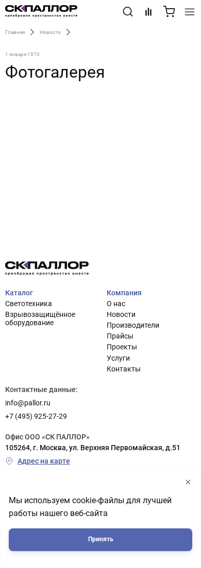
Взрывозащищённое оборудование (40, 318)
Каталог (19, 293)
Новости (50, 31)
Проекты (122, 347)
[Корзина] (169, 12)
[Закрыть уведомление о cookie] (188, 482)
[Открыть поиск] (128, 12)
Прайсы (120, 336)
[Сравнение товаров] (148, 12)
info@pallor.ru (28, 403)
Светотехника (28, 303)
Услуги (118, 358)
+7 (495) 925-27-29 (36, 416)
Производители (133, 325)
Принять (100, 539)
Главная (15, 31)
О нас (116, 303)
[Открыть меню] (189, 12)
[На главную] (41, 12)
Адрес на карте (44, 461)
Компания (124, 293)
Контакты (124, 369)
